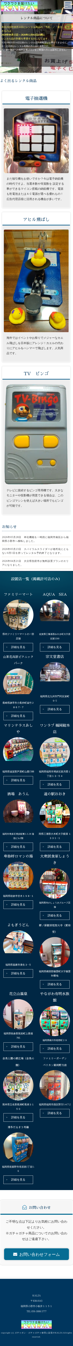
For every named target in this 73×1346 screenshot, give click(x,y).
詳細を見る (18, 647)
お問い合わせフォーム (39, 1254)
